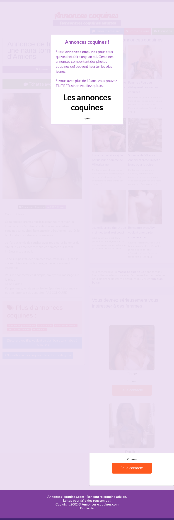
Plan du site (87, 508)
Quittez (87, 119)
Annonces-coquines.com (65, 496)
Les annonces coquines (87, 102)
